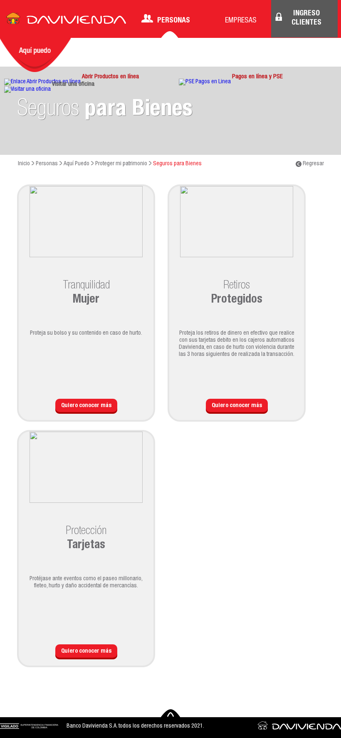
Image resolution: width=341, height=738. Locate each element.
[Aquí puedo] (35, 54)
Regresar (312, 164)
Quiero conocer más (86, 406)
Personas (173, 21)
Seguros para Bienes (177, 164)
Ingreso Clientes (306, 18)
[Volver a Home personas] (66, 21)
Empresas (241, 21)
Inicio (24, 164)
